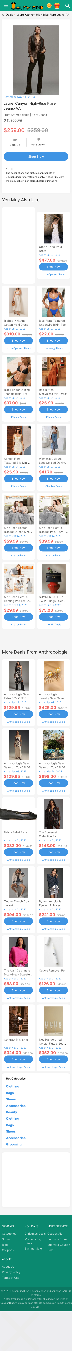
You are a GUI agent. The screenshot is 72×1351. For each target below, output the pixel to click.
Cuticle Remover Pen (52, 970)
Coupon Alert (55, 1233)
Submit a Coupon (58, 1244)
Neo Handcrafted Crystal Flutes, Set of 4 (53, 1043)
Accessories (16, 1106)
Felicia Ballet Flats (15, 832)
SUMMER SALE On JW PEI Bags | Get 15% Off (51, 600)
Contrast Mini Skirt (16, 1039)
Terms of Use (10, 1277)
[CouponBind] (30, 5)
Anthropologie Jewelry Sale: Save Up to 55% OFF (51, 698)
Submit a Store (57, 1239)
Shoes (11, 1099)
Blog (5, 1244)
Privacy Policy (11, 1272)
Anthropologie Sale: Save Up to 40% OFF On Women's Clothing (18, 767)
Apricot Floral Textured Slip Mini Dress (15, 462)
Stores (6, 1239)
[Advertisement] (18, 244)
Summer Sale (33, 1248)
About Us (8, 1266)
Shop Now (36, 156)
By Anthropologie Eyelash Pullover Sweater (50, 905)
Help (50, 1250)
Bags (10, 1093)
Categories (9, 1233)
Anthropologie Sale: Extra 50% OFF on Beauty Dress (16, 698)
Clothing (12, 1086)
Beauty (11, 1112)
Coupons (8, 1250)
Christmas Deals (35, 1233)
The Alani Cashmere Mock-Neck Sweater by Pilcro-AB (17, 974)
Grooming (14, 1144)
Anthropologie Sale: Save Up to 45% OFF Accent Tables (53, 767)
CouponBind (7, 1302)
